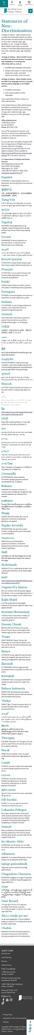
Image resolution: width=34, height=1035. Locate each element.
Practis (3, 1031)
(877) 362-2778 (12, 990)
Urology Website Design (21, 1029)
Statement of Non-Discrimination (15, 1018)
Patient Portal (6, 965)
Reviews (4, 961)
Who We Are (5, 954)
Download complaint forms (11, 173)
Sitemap (6, 1022)
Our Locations (8, 969)
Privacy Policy (7, 1015)
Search (10, 1031)
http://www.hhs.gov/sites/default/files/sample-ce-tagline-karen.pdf (16, 582)
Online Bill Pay (6, 957)
